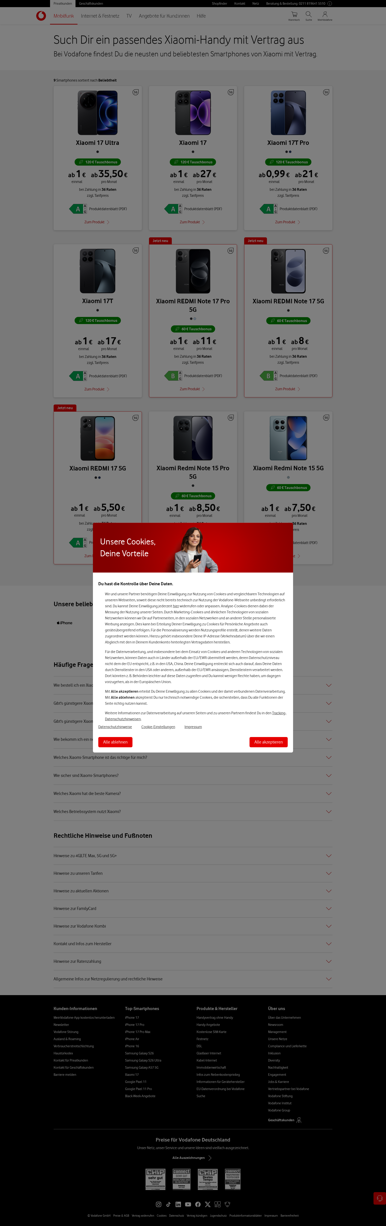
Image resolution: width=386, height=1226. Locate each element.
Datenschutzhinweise (115, 726)
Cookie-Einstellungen (158, 726)
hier (176, 606)
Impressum (193, 726)
